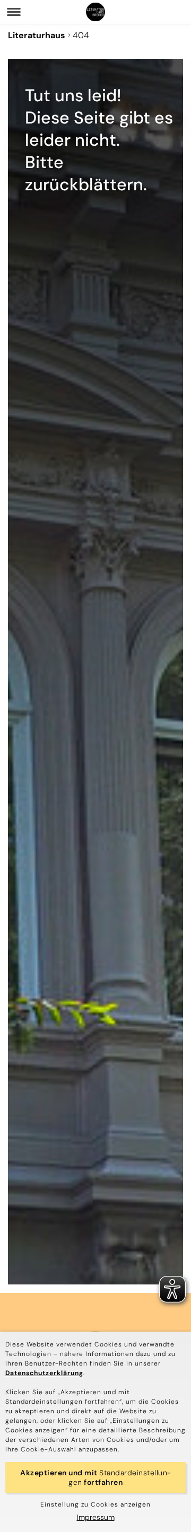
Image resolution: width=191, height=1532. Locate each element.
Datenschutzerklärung (44, 1373)
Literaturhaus (36, 35)
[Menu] (14, 12)
